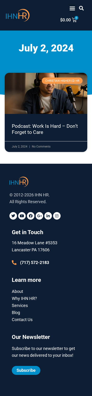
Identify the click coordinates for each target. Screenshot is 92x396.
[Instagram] (57, 216)
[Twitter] (13, 216)
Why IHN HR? (24, 298)
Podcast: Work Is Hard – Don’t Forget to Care (45, 129)
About (17, 291)
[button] (72, 8)
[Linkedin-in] (48, 216)
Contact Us (22, 319)
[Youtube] (22, 216)
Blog (16, 312)
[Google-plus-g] (39, 216)
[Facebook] (30, 216)
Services (20, 305)
